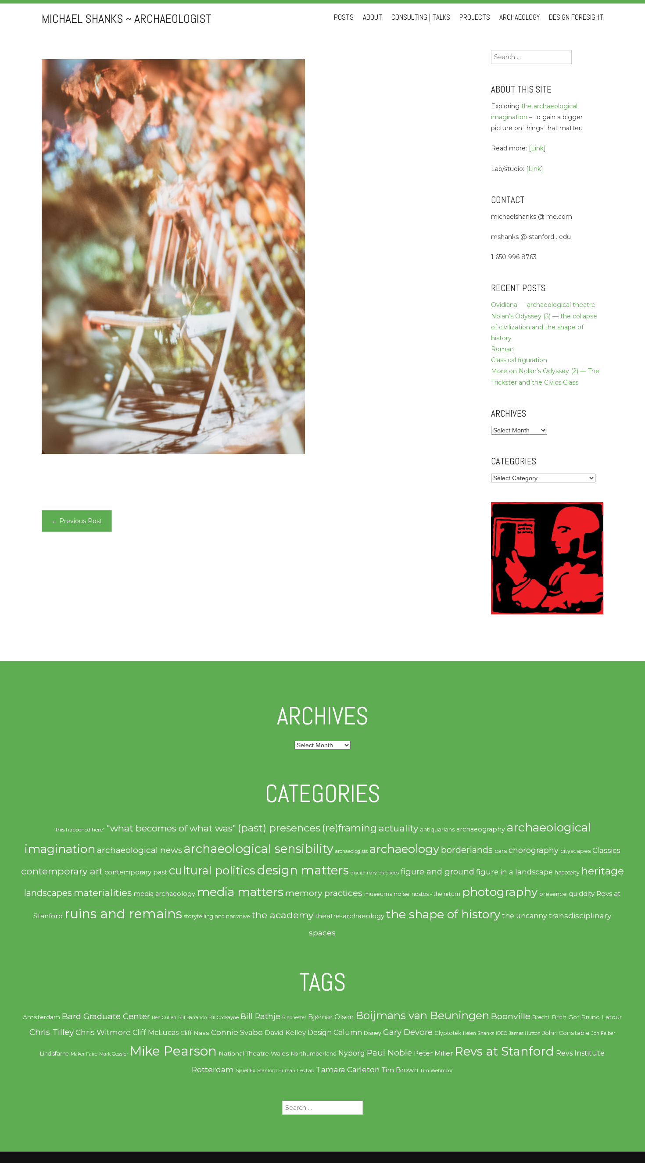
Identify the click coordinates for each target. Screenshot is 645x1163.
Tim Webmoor (436, 1071)
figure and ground (437, 872)
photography (500, 892)
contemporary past (135, 872)
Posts (344, 17)
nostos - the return (436, 894)
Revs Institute (580, 1053)
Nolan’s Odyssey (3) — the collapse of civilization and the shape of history (544, 327)
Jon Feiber (603, 1033)
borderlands (467, 850)
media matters (240, 892)
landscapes (48, 893)
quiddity (582, 893)
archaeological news (139, 850)
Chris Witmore (103, 1032)
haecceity (567, 872)
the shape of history (443, 914)
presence (553, 894)
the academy (282, 914)
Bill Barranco (192, 1017)
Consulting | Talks (420, 17)
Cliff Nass (194, 1032)
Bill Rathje (260, 1016)
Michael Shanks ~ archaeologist (126, 18)
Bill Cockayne (223, 1017)
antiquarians (437, 829)
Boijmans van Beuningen (422, 1015)
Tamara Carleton (348, 1069)
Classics (606, 850)
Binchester (294, 1017)
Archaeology (519, 17)
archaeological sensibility (258, 849)
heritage (602, 870)
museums (378, 893)
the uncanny (524, 916)
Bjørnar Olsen (331, 1017)
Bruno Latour (601, 1016)
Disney (372, 1033)
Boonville (510, 1016)
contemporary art (62, 871)
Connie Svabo (237, 1032)
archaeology (404, 849)
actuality (398, 828)
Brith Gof (565, 1016)
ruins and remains (123, 913)
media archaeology (164, 894)
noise (402, 893)
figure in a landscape (514, 871)
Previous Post (76, 521)
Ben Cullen (164, 1017)
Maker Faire (84, 1054)
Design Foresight (576, 17)
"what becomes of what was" (171, 828)
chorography (534, 850)
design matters (303, 870)
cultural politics (212, 870)
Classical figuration (519, 360)
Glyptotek (447, 1033)
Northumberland (314, 1053)
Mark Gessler (113, 1054)
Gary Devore (408, 1032)
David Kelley (285, 1033)
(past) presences (279, 827)
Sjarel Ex (245, 1071)
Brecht (541, 1017)
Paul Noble (389, 1053)
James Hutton (525, 1033)
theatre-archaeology (349, 916)
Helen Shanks (478, 1033)
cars (500, 850)
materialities (103, 892)
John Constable (566, 1032)
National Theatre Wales (254, 1053)
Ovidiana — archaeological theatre (543, 305)
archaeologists (351, 851)
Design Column (335, 1032)
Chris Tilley (51, 1032)
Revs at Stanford (504, 1051)
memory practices (323, 893)
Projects (474, 17)
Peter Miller (433, 1053)
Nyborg (351, 1053)
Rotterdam (213, 1069)
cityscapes (575, 851)
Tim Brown (400, 1070)
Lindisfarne (54, 1053)
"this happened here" (79, 830)
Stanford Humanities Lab (285, 1071)
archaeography (480, 829)
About (372, 17)
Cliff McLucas (156, 1032)
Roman (502, 349)
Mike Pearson (173, 1051)
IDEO (501, 1033)
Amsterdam (41, 1016)
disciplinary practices (375, 873)
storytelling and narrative (217, 916)
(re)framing (349, 828)
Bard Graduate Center (106, 1016)
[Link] (537, 148)
